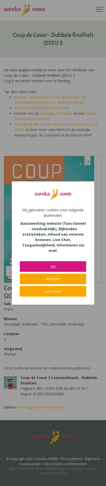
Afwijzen (53, 278)
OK (53, 266)
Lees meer (53, 291)
